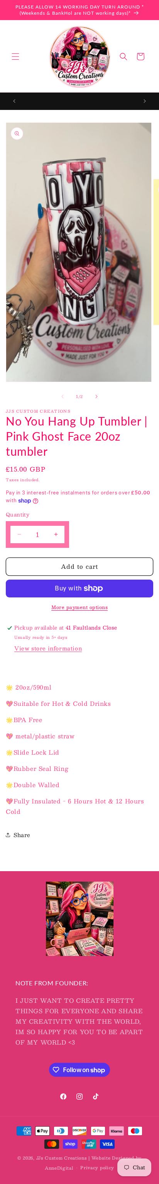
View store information (48, 648)
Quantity (17, 515)
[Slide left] (62, 396)
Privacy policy (97, 1167)
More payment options (79, 607)
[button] (15, 56)
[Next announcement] (144, 101)
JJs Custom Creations (61, 1158)
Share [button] (22, 834)
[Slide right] (96, 396)
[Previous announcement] (14, 101)
